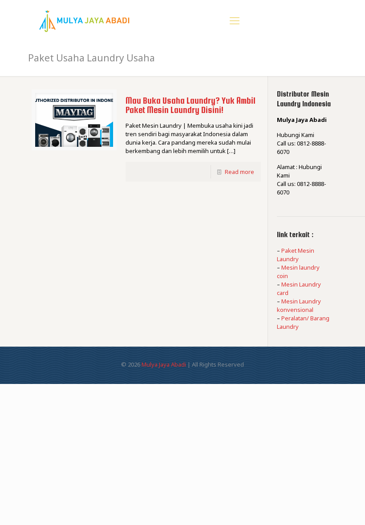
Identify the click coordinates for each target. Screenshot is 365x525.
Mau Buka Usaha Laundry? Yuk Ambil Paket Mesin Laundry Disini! (191, 105)
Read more (239, 172)
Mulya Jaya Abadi (164, 364)
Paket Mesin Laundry (295, 254)
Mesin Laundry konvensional (299, 305)
